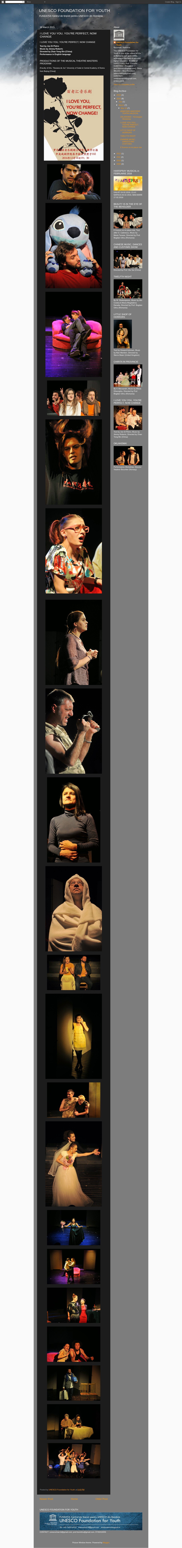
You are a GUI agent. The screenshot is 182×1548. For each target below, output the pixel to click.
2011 (119, 157)
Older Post (102, 1499)
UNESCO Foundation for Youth (127, 43)
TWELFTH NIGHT (128, 136)
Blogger (106, 1543)
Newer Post (46, 1499)
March (122, 105)
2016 (119, 95)
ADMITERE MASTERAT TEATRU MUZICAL (130, 112)
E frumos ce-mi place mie (131, 147)
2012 (119, 154)
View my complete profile (124, 85)
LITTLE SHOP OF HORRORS (128, 131)
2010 (119, 161)
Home (74, 1499)
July (121, 102)
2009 (119, 164)
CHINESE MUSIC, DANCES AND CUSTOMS (128, 142)
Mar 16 (124, 108)
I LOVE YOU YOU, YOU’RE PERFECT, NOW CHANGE (129, 125)
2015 (119, 99)
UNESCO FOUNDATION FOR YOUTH (74, 10)
